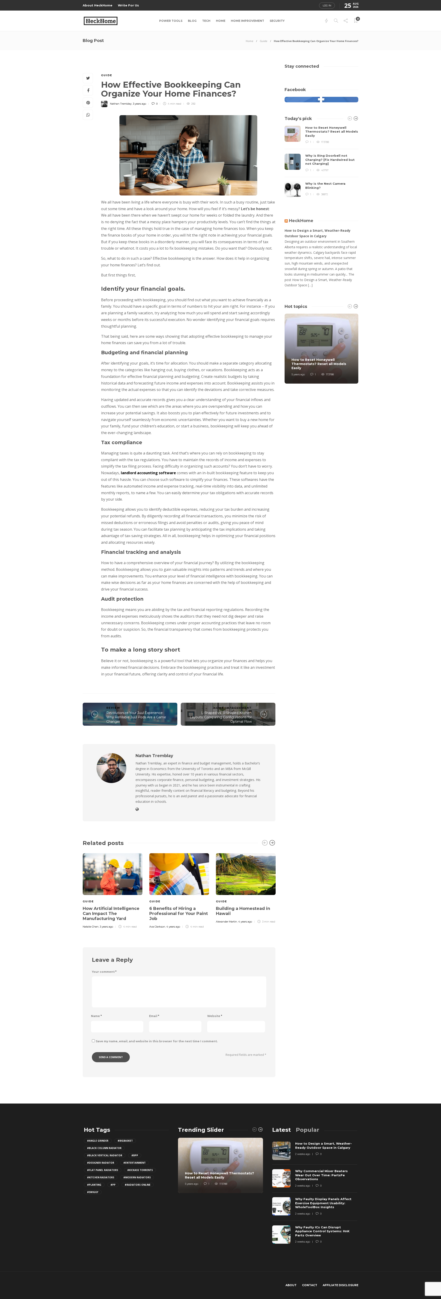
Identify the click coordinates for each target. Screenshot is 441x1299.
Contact (309, 1285)
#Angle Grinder (97, 1140)
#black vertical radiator (104, 1155)
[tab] (281, 1129)
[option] (112, 890)
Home (220, 20)
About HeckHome (97, 5)
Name (96, 1016)
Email (154, 1016)
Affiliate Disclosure (340, 1285)
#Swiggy (92, 1192)
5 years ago (298, 374)
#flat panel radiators (102, 1170)
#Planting (94, 1184)
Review (113, 707)
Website (214, 1016)
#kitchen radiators (100, 1177)
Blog (192, 20)
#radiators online (137, 1184)
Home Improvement (247, 20)
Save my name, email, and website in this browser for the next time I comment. (157, 1041)
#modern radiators (137, 1177)
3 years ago (139, 103)
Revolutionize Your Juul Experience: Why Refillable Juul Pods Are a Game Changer (136, 717)
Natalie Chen (91, 926)
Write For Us (128, 5)
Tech (206, 20)
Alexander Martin (226, 921)
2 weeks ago (302, 1154)
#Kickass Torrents (140, 1170)
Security (277, 20)
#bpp (134, 1155)
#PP (113, 1184)
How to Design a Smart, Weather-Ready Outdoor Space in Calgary (318, 233)
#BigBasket (125, 1140)
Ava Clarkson (157, 926)
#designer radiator (100, 1162)
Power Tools (170, 20)
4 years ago (173, 926)
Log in (327, 5)
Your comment (104, 971)
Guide (263, 41)
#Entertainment (134, 1162)
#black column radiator (104, 1148)
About (291, 1285)
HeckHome (301, 220)
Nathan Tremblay (121, 103)
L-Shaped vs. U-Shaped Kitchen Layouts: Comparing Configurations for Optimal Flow (221, 717)
